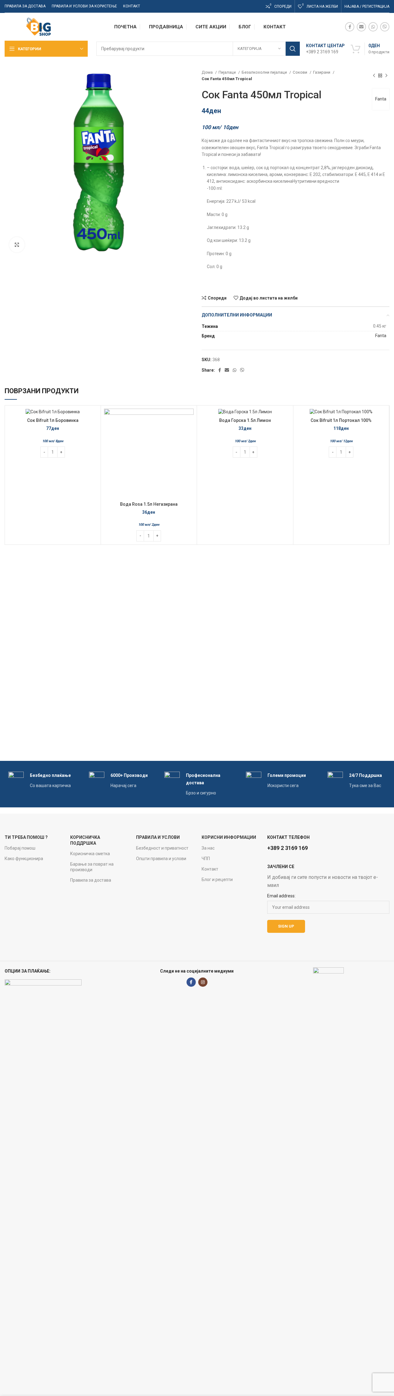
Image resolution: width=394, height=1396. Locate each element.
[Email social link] (361, 26)
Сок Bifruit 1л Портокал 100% (341, 420)
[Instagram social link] (202, 982)
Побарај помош (20, 848)
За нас (208, 848)
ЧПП (206, 858)
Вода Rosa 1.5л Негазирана (149, 504)
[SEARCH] (293, 49)
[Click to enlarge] (17, 244)
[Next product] (386, 75)
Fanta (380, 98)
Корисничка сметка (90, 853)
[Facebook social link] (349, 26)
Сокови (300, 72)
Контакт (210, 869)
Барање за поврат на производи (92, 867)
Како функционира (24, 858)
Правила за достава (90, 880)
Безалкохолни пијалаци (265, 72)
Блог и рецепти (217, 879)
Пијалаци (228, 72)
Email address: (281, 895)
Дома (208, 72)
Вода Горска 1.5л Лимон (245, 420)
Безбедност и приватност (162, 848)
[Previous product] (374, 75)
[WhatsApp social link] (373, 26)
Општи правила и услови (161, 858)
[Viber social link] (384, 26)
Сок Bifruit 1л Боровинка (52, 420)
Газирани (322, 72)
